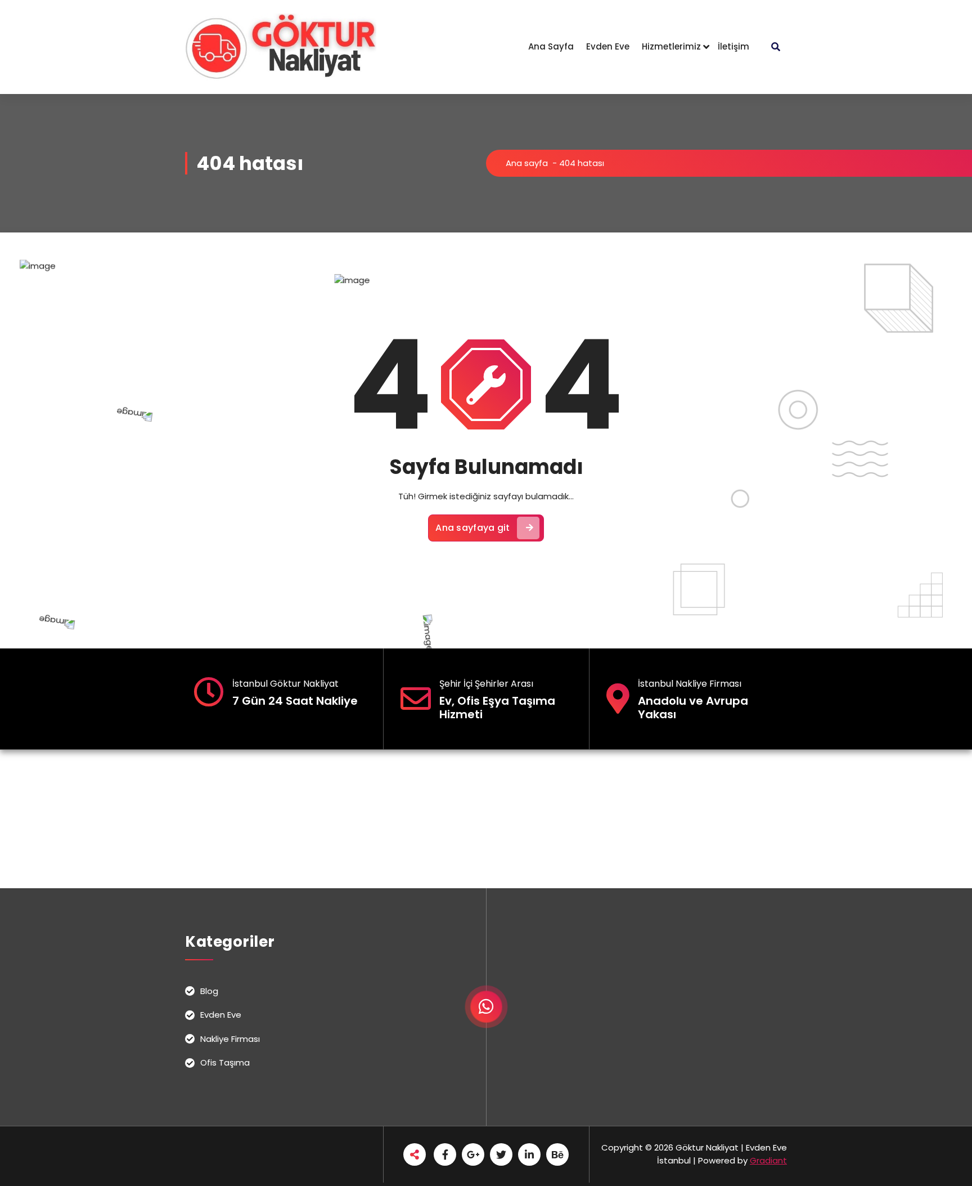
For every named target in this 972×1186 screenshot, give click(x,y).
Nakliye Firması (230, 1039)
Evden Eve (607, 46)
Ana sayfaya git (472, 527)
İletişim (733, 46)
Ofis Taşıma (225, 1062)
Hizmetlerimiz (671, 46)
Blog (209, 991)
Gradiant (768, 1160)
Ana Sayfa (551, 46)
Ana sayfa (527, 163)
